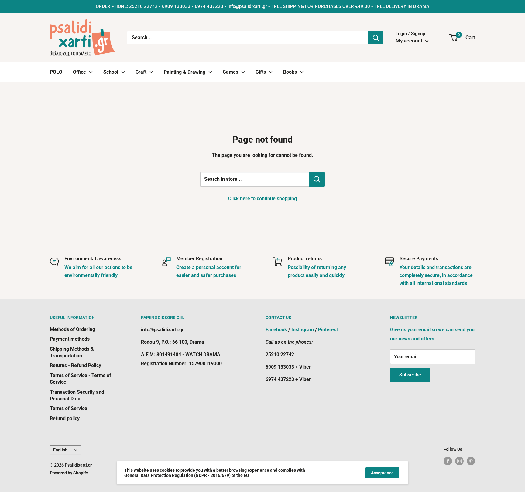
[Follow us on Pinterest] (471, 461)
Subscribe (410, 375)
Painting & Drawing (184, 72)
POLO (56, 72)
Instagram (302, 329)
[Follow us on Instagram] (459, 461)
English (60, 449)
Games (230, 72)
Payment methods (70, 339)
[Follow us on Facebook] (448, 461)
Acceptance (382, 472)
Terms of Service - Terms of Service (80, 378)
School (110, 72)
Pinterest (328, 329)
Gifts (261, 72)
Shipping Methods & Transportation (72, 352)
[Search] (375, 37)
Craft (141, 72)
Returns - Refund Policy (75, 365)
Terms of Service (68, 408)
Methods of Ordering (72, 329)
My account (410, 41)
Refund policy (65, 418)
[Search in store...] (317, 179)
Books (290, 72)
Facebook (276, 329)
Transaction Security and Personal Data (77, 395)
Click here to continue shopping (262, 198)
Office (79, 72)
